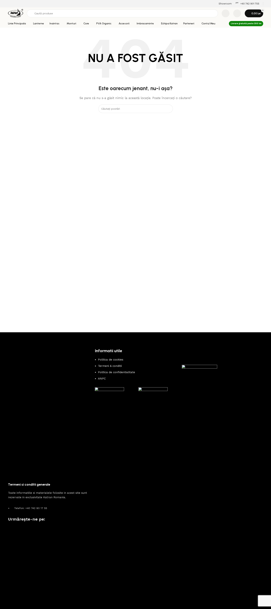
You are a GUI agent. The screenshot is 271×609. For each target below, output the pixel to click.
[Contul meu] (237, 13)
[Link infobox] (247, 3)
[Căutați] (168, 108)
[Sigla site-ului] (15, 13)
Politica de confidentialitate (116, 372)
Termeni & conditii (110, 366)
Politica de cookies (110, 359)
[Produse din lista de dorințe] (225, 13)
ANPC (102, 378)
